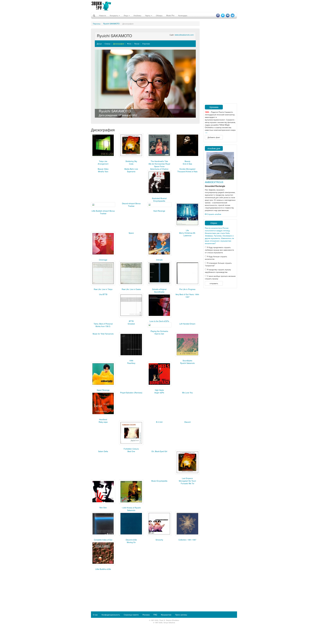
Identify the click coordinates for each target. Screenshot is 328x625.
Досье (99, 43)
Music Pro (170, 15)
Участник (146, 43)
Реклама (146, 614)
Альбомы (137, 15)
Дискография (118, 43)
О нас (95, 614)
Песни (136, 43)
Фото (129, 43)
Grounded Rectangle (215, 186)
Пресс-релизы (181, 614)
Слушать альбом (214, 214)
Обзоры (159, 15)
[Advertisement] (164, 6)
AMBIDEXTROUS (214, 182)
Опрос (213, 223)
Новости (102, 15)
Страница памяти (131, 614)
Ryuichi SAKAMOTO (111, 23)
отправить (214, 283)
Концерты (114, 15)
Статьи (107, 43)
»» (206, 132)
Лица (126, 15)
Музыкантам (166, 614)
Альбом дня (213, 148)
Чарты (148, 15)
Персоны (96, 23)
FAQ (155, 614)
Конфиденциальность (111, 614)
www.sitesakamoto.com (184, 34)
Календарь (182, 15)
